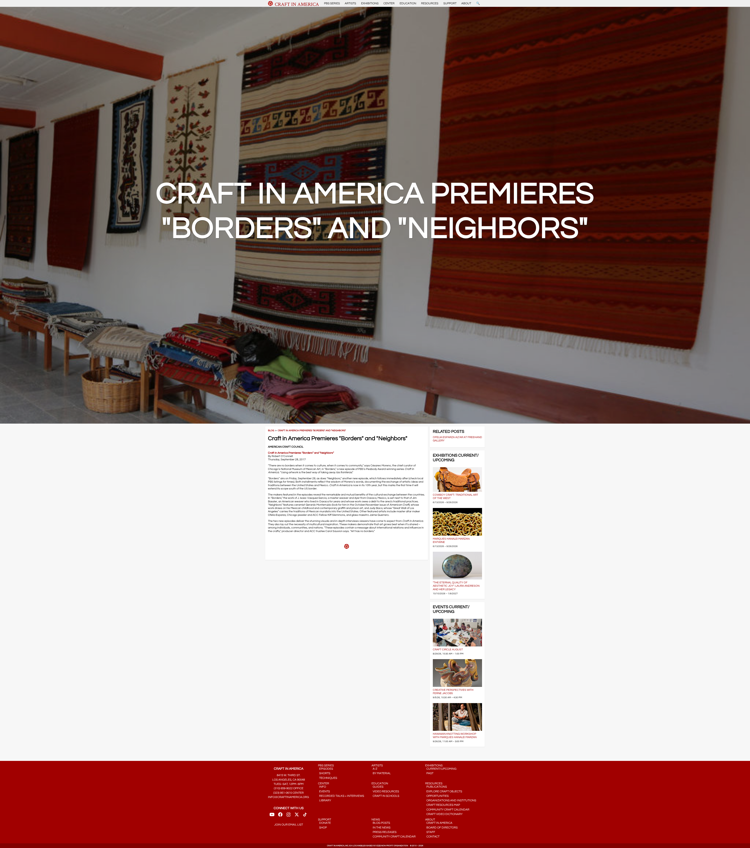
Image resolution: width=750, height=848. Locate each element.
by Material (381, 773)
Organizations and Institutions (450, 800)
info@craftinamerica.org (288, 797)
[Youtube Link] (272, 815)
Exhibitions (370, 3)
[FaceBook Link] (280, 815)
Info (322, 786)
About (466, 3)
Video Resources (385, 791)
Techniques (327, 778)
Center (389, 3)
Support (449, 3)
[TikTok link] (305, 815)
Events (324, 791)
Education (408, 3)
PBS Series (332, 3)
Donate (324, 822)
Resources (429, 3)
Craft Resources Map (442, 804)
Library (324, 800)
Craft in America (438, 822)
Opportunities (437, 795)
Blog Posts (380, 822)
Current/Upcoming (440, 768)
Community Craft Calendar (447, 809)
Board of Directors (441, 827)
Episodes (325, 768)
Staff (430, 832)
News (375, 819)
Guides (377, 786)
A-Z (374, 768)
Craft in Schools (385, 795)
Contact (432, 836)
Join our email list (288, 824)
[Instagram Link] (288, 815)
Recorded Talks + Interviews (341, 795)
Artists (350, 3)
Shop (322, 827)
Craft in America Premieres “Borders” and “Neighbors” (301, 452)
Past (429, 773)
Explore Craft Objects (443, 791)
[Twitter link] (296, 815)
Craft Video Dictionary (443, 814)
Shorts (324, 773)
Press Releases (383, 832)
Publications (436, 786)
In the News (380, 827)
